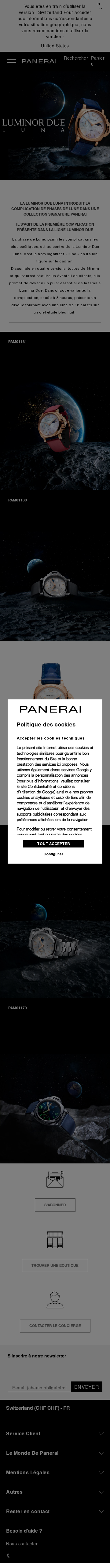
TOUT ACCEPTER (53, 843)
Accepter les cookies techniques (51, 738)
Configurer (53, 854)
